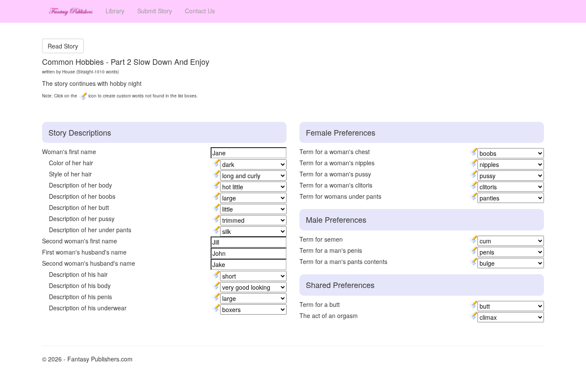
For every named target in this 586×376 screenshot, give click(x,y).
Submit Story (154, 10)
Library (115, 10)
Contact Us (200, 10)
